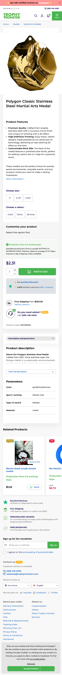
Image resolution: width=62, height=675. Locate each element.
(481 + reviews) (46, 287)
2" (10, 198)
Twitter (54, 592)
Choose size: (13, 190)
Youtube (27, 592)
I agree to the (30, 552)
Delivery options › (22, 304)
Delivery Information (13, 606)
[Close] (59, 2)
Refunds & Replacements (15, 620)
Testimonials (9, 609)
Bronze (31, 214)
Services (36, 617)
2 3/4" (28, 198)
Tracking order (10, 624)
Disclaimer (8, 639)
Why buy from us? (12, 628)
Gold (10, 214)
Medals (16, 24)
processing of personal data (38, 552)
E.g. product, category (21, 28)
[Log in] (42, 15)
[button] (36, 15)
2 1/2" (18, 198)
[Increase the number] (15, 270)
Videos (35, 609)
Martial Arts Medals (32, 24)
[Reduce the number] (15, 273)
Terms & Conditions (13, 635)
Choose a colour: (15, 207)
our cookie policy (37, 659)
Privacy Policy (10, 632)
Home (6, 24)
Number (9, 271)
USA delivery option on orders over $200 (28, 511)
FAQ (5, 617)
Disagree (31, 664)
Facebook (41, 592)
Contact (7, 613)
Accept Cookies (31, 668)
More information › (15, 179)
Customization (39, 606)
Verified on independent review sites (26, 503)
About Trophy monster (43, 613)
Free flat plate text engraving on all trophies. (30, 530)
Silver (20, 214)
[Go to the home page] (12, 16)
